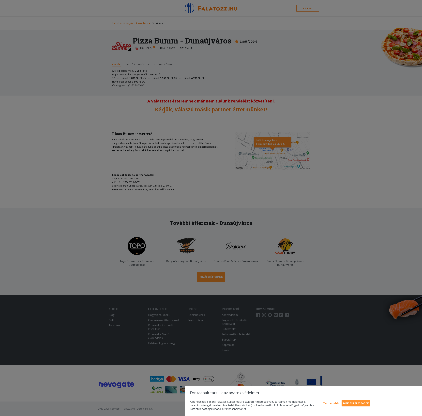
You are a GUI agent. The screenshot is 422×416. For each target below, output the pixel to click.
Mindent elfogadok (356, 403)
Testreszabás (331, 403)
